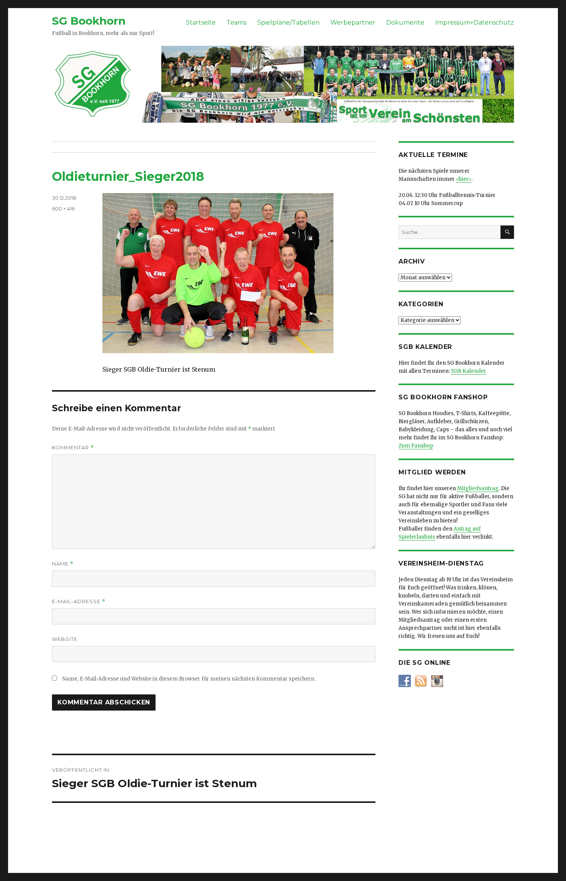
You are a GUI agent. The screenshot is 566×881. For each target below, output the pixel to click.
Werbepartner (352, 22)
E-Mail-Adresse (78, 601)
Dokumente (405, 22)
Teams (236, 22)
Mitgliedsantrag (478, 488)
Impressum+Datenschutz (474, 22)
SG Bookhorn (89, 20)
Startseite (201, 22)
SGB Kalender (468, 371)
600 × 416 (63, 208)
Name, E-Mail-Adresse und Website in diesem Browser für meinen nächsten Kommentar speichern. (188, 679)
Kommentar (73, 447)
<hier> (463, 179)
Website (64, 639)
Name (63, 564)
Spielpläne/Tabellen (288, 22)
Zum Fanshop (416, 445)
